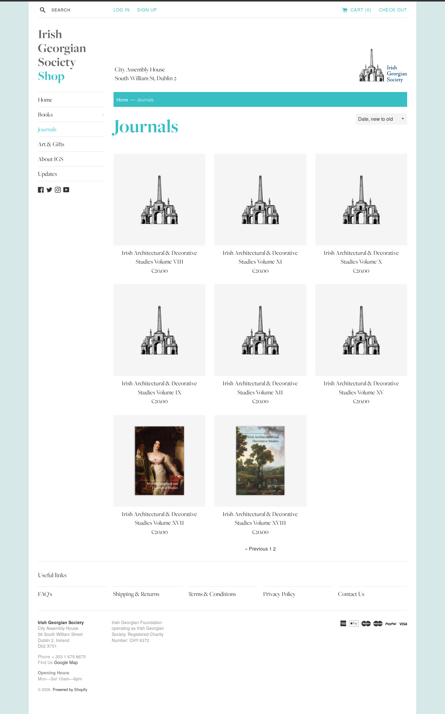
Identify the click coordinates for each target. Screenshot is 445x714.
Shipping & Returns (136, 594)
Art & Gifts (51, 144)
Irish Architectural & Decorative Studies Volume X (361, 257)
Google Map (66, 662)
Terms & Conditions (212, 594)
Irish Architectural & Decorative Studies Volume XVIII (260, 518)
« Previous (256, 548)
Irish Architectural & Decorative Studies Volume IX (159, 387)
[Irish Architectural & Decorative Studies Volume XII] (260, 330)
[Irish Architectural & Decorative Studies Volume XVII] (159, 461)
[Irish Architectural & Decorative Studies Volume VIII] (159, 199)
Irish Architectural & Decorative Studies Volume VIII (159, 257)
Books (71, 114)
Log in (122, 9)
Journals (47, 129)
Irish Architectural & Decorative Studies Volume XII (260, 387)
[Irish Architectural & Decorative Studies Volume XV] (361, 330)
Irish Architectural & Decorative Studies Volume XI (260, 257)
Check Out (393, 9)
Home (45, 99)
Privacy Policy (279, 594)
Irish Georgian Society (62, 55)
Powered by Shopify (70, 689)
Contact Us (351, 594)
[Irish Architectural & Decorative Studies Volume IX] (159, 330)
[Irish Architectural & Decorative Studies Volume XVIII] (260, 461)
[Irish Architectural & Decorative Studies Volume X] (361, 199)
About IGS (50, 159)
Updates (47, 173)
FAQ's (45, 594)
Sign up (147, 9)
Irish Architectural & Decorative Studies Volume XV (361, 387)
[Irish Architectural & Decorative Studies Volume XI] (260, 199)
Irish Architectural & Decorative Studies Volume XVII (159, 518)
